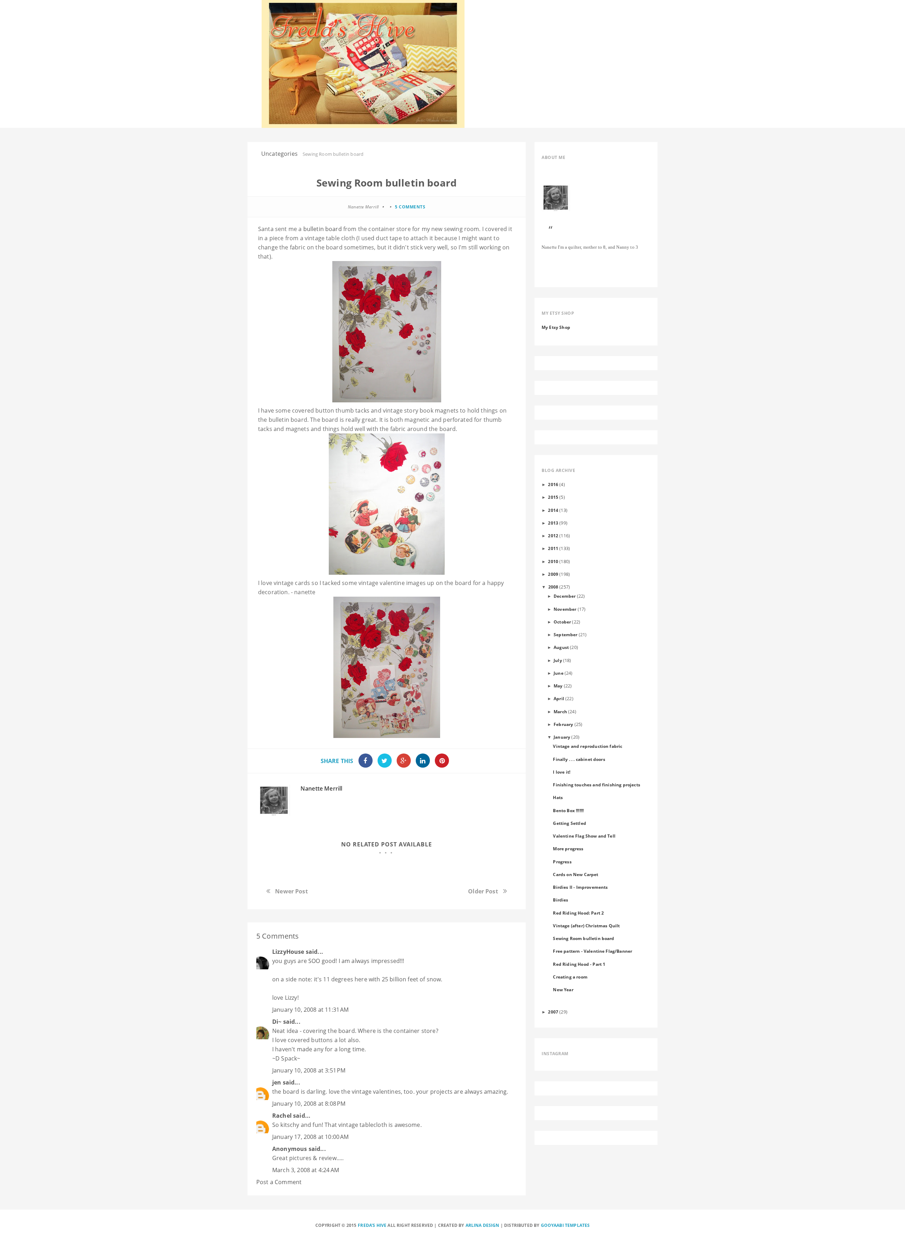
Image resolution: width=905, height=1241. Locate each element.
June (559, 673)
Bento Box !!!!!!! (568, 810)
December (565, 596)
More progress (568, 848)
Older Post (483, 891)
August (561, 647)
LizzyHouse (288, 952)
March (560, 711)
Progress (562, 861)
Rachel (282, 1115)
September (565, 634)
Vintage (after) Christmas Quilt (586, 925)
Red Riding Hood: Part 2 (578, 913)
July (558, 660)
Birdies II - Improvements (580, 887)
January (562, 737)
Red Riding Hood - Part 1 (579, 964)
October (562, 622)
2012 (553, 535)
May (558, 686)
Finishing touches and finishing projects (596, 784)
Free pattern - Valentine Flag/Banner (592, 951)
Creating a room (570, 977)
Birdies (560, 900)
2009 (553, 574)
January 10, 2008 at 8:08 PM (308, 1103)
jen (276, 1082)
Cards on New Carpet (575, 874)
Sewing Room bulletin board (583, 938)
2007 (553, 1012)
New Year (563, 989)
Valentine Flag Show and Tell (584, 836)
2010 (553, 561)
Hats (558, 797)
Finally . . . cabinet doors (579, 759)
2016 (553, 484)
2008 (553, 587)
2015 (553, 497)
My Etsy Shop (556, 327)
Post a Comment (279, 1182)
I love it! (561, 772)
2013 (553, 523)
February (563, 724)
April (559, 698)
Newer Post (291, 891)
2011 (553, 548)
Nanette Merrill (321, 788)
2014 (553, 510)
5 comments (410, 207)
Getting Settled (569, 823)
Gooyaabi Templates (565, 1225)
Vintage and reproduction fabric (587, 746)
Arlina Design (483, 1225)
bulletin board (322, 229)
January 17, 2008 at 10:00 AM (310, 1137)
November (565, 609)
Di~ (276, 1022)
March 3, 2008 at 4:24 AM (305, 1170)
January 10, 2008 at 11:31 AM (310, 1010)
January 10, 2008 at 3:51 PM (308, 1070)
